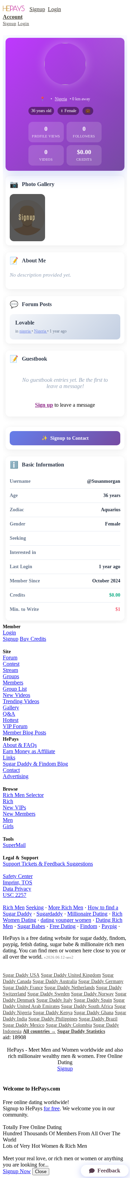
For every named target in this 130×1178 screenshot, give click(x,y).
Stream (10, 670)
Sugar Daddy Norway (92, 993)
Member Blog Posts (24, 732)
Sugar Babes (31, 926)
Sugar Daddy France (23, 987)
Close (40, 1171)
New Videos (16, 695)
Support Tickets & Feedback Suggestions (48, 864)
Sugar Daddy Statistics (81, 1031)
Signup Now (17, 1171)
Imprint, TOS (17, 882)
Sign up (44, 405)
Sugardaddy (49, 914)
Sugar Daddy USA (21, 975)
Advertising (15, 776)
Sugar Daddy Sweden (48, 993)
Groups (11, 676)
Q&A (9, 714)
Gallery (11, 707)
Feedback (108, 1170)
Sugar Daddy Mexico (23, 1025)
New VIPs (14, 807)
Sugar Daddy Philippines (52, 1018)
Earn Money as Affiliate (29, 751)
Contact (11, 770)
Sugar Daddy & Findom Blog (35, 764)
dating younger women (66, 920)
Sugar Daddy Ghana (93, 1012)
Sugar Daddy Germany (100, 981)
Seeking (35, 907)
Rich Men (14, 907)
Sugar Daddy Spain (93, 1000)
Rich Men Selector (23, 795)
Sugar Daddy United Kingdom (71, 975)
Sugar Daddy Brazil (98, 1018)
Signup (37, 9)
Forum (10, 657)
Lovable (24, 323)
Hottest (10, 720)
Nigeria (61, 98)
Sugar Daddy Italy (54, 1000)
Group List (15, 689)
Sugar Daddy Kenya (52, 1012)
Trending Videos (21, 701)
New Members (19, 814)
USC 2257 (14, 895)
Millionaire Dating (87, 914)
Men (8, 820)
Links (9, 757)
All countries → (39, 1031)
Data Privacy (17, 889)
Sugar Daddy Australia (55, 981)
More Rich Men (65, 907)
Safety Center (18, 876)
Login (54, 9)
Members (13, 682)
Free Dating (63, 926)
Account (13, 17)
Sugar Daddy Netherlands (69, 987)
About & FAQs (20, 745)
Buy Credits (33, 639)
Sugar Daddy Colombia (69, 1025)
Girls (8, 826)
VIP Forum (15, 726)
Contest (11, 664)
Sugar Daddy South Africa (87, 1006)
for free (52, 1108)
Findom (88, 926)
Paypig (109, 926)
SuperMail (14, 845)
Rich (8, 801)
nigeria (25, 331)
